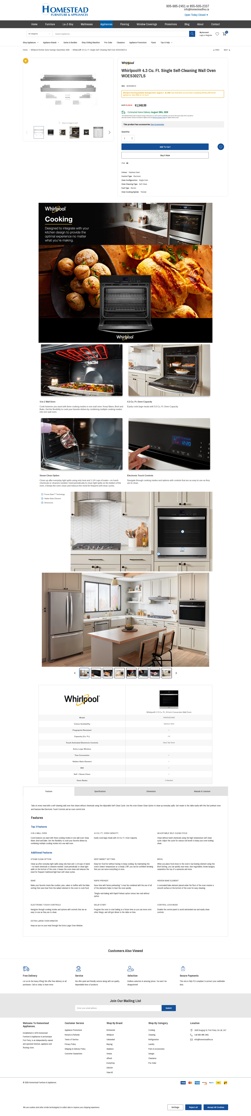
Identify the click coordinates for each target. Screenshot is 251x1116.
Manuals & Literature (202, 791)
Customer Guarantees (73, 1053)
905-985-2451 (176, 6)
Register (209, 35)
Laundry (151, 1044)
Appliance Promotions (73, 1030)
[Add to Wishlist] (221, 146)
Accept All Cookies (215, 1107)
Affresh (109, 1058)
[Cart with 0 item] (224, 34)
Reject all (193, 1107)
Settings (175, 1107)
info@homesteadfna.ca (203, 1039)
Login (202, 35)
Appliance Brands (49, 42)
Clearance (152, 1058)
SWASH (110, 1067)
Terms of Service (71, 1039)
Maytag (110, 1044)
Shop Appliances (29, 42)
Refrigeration (153, 1039)
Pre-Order (152, 1063)
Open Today (195, 15)
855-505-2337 (199, 6)
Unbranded (111, 1039)
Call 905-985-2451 (201, 1034)
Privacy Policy (70, 1044)
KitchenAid (111, 1030)
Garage (151, 1053)
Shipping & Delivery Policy (159, 117)
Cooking (151, 1030)
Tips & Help (165, 42)
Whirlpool (110, 1034)
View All (110, 1072)
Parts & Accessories (156, 1048)
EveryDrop (111, 1063)
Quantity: (125, 131)
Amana (109, 1053)
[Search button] (192, 34)
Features (48, 791)
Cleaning (151, 1034)
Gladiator (110, 1048)
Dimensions (151, 791)
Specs (100, 791)
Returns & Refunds (72, 1034)
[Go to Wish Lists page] (217, 34)
